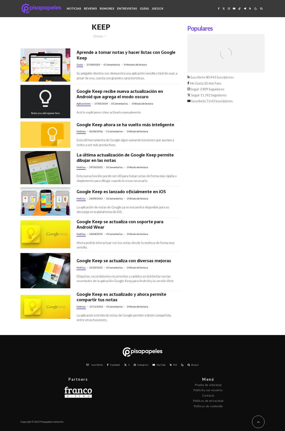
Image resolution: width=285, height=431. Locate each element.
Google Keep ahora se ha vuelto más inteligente (125, 125)
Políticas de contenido (208, 406)
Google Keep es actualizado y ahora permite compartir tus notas (121, 297)
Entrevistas (127, 8)
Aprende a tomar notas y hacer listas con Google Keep (126, 55)
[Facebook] (219, 8)
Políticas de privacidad (208, 400)
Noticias (74, 8)
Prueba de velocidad (208, 385)
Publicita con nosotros (208, 390)
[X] (223, 8)
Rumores (107, 8)
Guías (144, 8)
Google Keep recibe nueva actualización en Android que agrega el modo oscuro (120, 94)
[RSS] (250, 8)
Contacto (208, 395)
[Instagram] (228, 8)
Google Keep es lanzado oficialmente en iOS (121, 192)
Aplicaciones (84, 103)
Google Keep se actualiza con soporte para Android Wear (120, 224)
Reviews (90, 8)
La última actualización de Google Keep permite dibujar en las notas (125, 157)
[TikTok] (239, 8)
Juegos (157, 8)
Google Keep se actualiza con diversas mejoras (124, 261)
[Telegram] (245, 8)
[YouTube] (234, 8)
